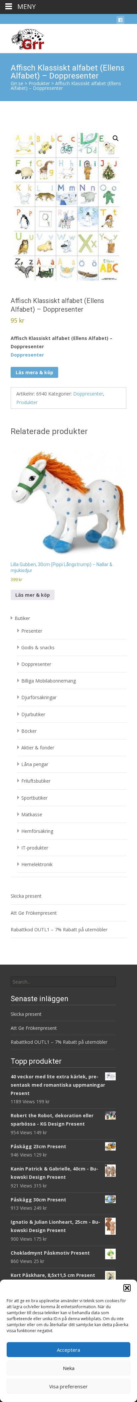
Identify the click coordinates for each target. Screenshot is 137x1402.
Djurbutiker (33, 714)
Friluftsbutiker (36, 781)
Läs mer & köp (32, 595)
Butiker (22, 618)
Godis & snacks (38, 647)
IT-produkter (34, 848)
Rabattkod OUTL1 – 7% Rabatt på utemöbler (59, 929)
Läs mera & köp (34, 372)
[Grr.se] (22, 37)
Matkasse (31, 814)
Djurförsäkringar (39, 697)
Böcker (29, 731)
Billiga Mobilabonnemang (48, 681)
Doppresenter (27, 355)
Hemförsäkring (37, 831)
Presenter (31, 631)
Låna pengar (34, 764)
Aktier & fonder (37, 747)
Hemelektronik (37, 864)
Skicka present (26, 896)
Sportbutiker (34, 798)
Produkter (27, 402)
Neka (68, 1368)
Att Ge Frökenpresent (34, 913)
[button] (127, 1288)
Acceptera (68, 1349)
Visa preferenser (68, 1386)
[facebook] (120, 21)
